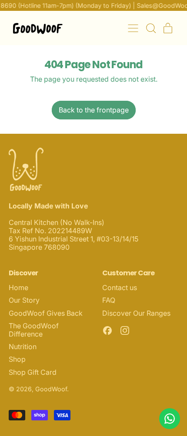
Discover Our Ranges (136, 313)
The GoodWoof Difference (34, 329)
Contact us (119, 287)
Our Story (24, 300)
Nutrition (23, 346)
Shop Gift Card (33, 372)
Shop (17, 359)
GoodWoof (51, 389)
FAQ (108, 300)
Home (18, 287)
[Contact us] (169, 418)
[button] (150, 28)
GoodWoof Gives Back (46, 313)
